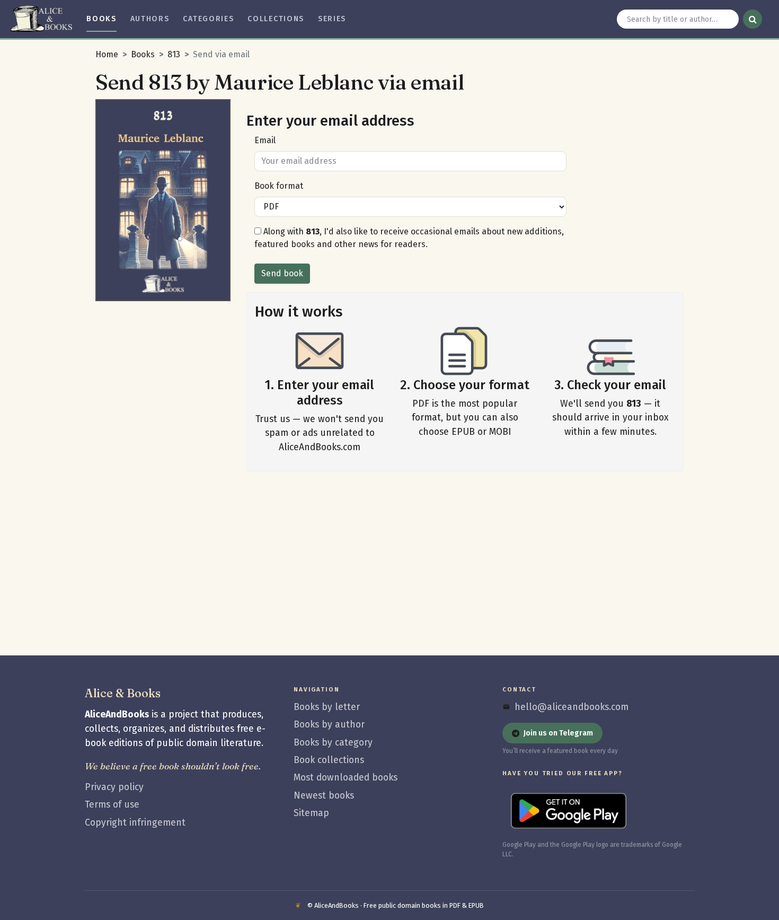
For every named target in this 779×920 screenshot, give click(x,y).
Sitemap (311, 813)
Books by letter (327, 707)
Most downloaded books (345, 777)
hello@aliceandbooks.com (571, 707)
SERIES (332, 18)
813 (173, 54)
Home (106, 54)
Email (265, 140)
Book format (278, 186)
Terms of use (112, 804)
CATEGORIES (208, 18)
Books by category (333, 742)
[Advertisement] (163, 465)
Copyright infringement (135, 822)
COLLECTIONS (275, 18)
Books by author (329, 724)
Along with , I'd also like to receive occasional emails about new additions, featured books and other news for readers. (409, 237)
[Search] (752, 19)
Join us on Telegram (558, 733)
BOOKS (101, 18)
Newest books (324, 795)
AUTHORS (150, 18)
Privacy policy (114, 787)
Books (143, 54)
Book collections (329, 760)
